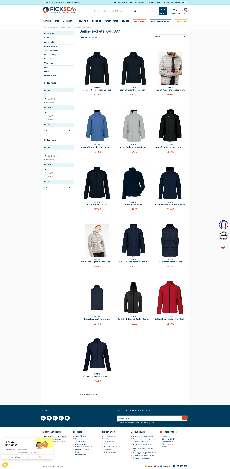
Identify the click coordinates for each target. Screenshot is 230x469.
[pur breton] (223, 235)
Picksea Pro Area (50, 76)
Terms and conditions (58, 466)
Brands (46, 71)
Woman (51, 119)
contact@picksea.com (53, 439)
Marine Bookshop (50, 55)
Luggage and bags (50, 46)
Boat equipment (49, 59)
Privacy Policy (47, 466)
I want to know (14, 457)
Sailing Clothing (49, 42)
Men (50, 116)
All (48, 96)
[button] (139, 21)
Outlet (46, 67)
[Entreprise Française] (223, 224)
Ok (40, 457)
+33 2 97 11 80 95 (74, 2)
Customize (97, 101)
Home (46, 38)
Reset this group (50, 102)
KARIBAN (52, 99)
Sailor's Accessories (51, 50)
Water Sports (48, 63)
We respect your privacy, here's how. (16, 449)
